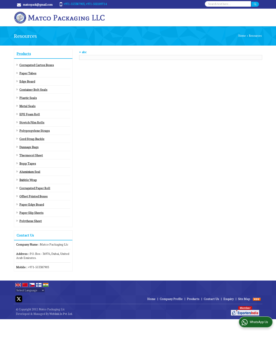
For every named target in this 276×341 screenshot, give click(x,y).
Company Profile (171, 299)
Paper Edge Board (31, 204)
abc (84, 52)
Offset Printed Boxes (33, 196)
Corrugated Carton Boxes (36, 65)
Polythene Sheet (30, 221)
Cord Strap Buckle (31, 139)
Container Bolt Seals (33, 89)
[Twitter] (18, 298)
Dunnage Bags (29, 147)
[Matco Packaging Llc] (59, 17)
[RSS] (257, 299)
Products (24, 53)
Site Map (244, 299)
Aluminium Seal (29, 172)
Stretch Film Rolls (31, 122)
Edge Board (27, 81)
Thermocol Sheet (31, 155)
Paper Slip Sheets (31, 213)
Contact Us (211, 299)
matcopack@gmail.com (38, 4)
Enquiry (228, 299)
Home (242, 36)
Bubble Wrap (28, 180)
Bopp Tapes (27, 163)
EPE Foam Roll (29, 114)
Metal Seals (27, 106)
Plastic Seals (28, 98)
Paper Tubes (27, 73)
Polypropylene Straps (34, 130)
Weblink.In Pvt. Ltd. (61, 314)
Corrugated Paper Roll (34, 188)
